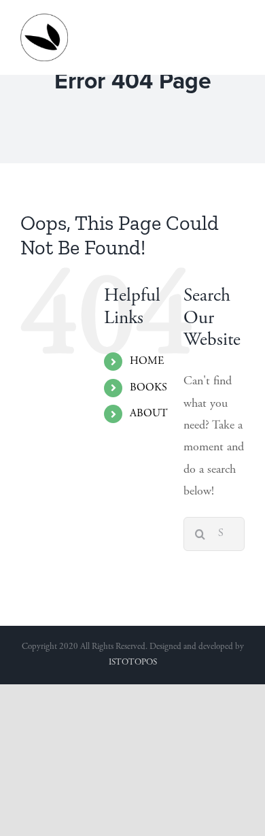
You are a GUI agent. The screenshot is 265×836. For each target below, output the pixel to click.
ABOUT (149, 413)
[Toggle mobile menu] (237, 21)
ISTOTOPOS (133, 662)
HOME (147, 361)
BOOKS (148, 387)
